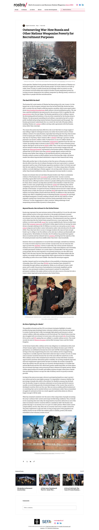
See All (82, 471)
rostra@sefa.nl (58, 520)
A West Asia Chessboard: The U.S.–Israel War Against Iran (49, 489)
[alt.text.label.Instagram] (77, 5)
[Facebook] (80, 5)
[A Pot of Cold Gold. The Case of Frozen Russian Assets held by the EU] (73, 480)
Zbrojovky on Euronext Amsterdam (24, 489)
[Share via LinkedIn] (30, 461)
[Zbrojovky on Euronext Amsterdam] (26, 480)
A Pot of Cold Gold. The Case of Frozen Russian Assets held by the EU (71, 489)
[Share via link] (34, 461)
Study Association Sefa (51, 526)
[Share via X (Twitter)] (27, 461)
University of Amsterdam (53, 528)
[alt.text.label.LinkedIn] (83, 5)
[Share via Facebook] (23, 461)
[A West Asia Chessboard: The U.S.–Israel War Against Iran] (49, 480)
